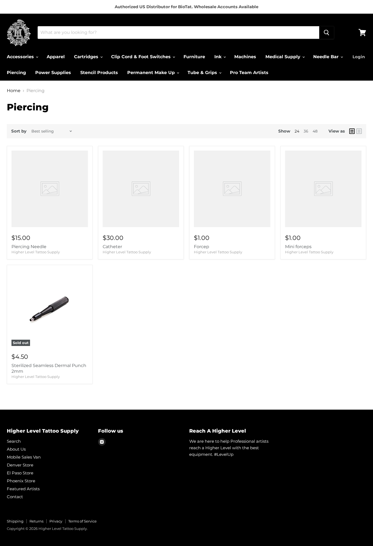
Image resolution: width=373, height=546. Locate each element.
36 (306, 131)
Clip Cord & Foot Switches (141, 56)
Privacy (55, 521)
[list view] (359, 131)
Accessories (21, 56)
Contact (15, 496)
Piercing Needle (28, 246)
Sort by (18, 131)
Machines (245, 56)
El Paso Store (20, 472)
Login (359, 56)
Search (14, 441)
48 (315, 131)
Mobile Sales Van (24, 457)
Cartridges (87, 56)
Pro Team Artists (249, 72)
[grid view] (352, 131)
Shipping (15, 521)
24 (297, 131)
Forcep (201, 246)
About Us (16, 449)
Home (13, 90)
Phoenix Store (21, 480)
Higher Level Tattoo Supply (35, 252)
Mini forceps (298, 246)
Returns (36, 521)
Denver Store (20, 465)
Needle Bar (326, 56)
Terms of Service (82, 521)
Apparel (56, 56)
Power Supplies (53, 72)
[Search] (326, 32)
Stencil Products (99, 72)
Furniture (194, 56)
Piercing (16, 72)
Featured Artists (23, 488)
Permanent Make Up (151, 72)
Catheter (112, 246)
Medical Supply (283, 56)
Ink (218, 56)
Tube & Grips (203, 72)
